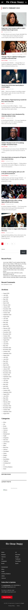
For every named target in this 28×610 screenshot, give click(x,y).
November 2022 (7, 372)
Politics (5, 453)
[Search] (26, 2)
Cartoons (5, 430)
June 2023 (5, 359)
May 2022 (5, 384)
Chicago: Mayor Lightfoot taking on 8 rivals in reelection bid (13, 57)
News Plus (5, 447)
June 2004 (5, 396)
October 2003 (6, 409)
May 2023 (5, 361)
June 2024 (5, 343)
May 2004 (5, 398)
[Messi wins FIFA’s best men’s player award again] (14, 76)
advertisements (6, 585)
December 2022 (7, 370)
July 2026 (5, 295)
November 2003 (7, 407)
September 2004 (7, 392)
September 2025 (7, 314)
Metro (4, 445)
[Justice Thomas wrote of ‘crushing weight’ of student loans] (14, 134)
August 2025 (6, 316)
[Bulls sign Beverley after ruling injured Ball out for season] (14, 192)
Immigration (6, 437)
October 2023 (6, 351)
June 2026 (5, 297)
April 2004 (5, 400)
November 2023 (7, 349)
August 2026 (6, 293)
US (4, 465)
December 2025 (7, 308)
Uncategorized (6, 463)
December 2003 (7, 405)
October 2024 (6, 336)
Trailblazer (5, 461)
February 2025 (6, 328)
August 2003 (6, 413)
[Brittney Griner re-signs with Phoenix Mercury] (14, 220)
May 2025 (5, 322)
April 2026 (5, 301)
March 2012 (6, 388)
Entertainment (6, 434)
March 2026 (6, 303)
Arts (4, 424)
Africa (4, 422)
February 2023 (6, 367)
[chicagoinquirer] (14, 2)
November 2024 (7, 334)
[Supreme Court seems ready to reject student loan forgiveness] (14, 19)
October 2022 (6, 374)
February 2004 (6, 401)
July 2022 (5, 380)
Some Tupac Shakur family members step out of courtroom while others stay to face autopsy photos (14, 270)
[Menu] (2, 2)
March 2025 (6, 326)
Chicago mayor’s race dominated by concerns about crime (12, 115)
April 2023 (5, 363)
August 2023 (6, 355)
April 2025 (5, 324)
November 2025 (7, 310)
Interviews (5, 439)
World (4, 468)
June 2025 (5, 320)
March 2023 (6, 365)
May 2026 (5, 299)
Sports (4, 457)
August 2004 (6, 394)
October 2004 (6, 390)
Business (5, 428)
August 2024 (6, 339)
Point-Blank (6, 451)
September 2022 (7, 376)
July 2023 (5, 357)
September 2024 (7, 338)
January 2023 (6, 369)
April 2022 (5, 386)
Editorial (5, 432)
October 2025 (6, 312)
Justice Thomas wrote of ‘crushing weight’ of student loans (12, 143)
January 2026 (6, 307)
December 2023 (7, 347)
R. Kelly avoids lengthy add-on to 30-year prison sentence (13, 172)
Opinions (5, 449)
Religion (5, 455)
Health (4, 435)
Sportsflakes (6, 459)
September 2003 (7, 411)
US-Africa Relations (7, 467)
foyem (22, 603)
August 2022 (6, 378)
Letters (5, 443)
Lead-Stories (6, 441)
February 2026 (6, 305)
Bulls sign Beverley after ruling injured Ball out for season (11, 201)
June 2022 (5, 382)
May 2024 (5, 345)
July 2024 (5, 341)
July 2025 (5, 318)
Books (4, 426)
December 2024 (7, 332)
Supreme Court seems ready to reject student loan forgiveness (13, 29)
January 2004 (6, 403)
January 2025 (6, 330)
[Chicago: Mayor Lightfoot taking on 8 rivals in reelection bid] (14, 48)
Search (3, 249)
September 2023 (7, 353)
